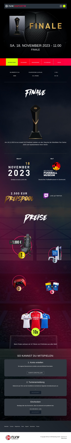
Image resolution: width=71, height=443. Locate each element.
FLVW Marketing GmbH (55, 436)
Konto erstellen (35, 373)
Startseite (6, 426)
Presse (37, 426)
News (22, 426)
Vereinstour (32, 426)
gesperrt (36, 392)
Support (27, 426)
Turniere (11, 426)
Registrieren (17, 426)
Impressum (63, 436)
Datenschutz (64, 438)
